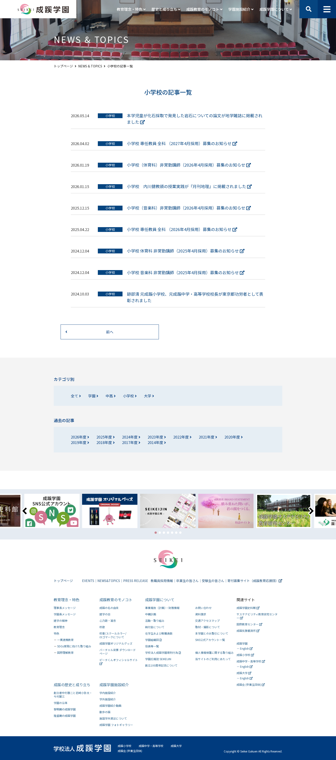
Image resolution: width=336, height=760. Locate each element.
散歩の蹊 (104, 712)
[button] (156, 532)
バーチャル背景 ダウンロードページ (117, 651)
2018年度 (104, 442)
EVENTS (88, 580)
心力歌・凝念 (107, 620)
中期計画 (150, 614)
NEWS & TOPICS (90, 66)
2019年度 (79, 442)
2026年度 (79, 437)
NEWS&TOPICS (108, 580)
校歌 (102, 627)
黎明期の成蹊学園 (65, 709)
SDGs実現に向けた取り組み (74, 646)
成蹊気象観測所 (246, 630)
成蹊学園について (159, 599)
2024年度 (130, 437)
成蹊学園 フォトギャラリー (116, 725)
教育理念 (59, 627)
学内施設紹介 (107, 693)
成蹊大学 (242, 673)
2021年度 (207, 437)
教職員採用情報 (162, 580)
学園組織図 (152, 640)
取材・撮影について (207, 627)
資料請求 (200, 614)
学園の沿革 (60, 703)
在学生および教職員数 (159, 633)
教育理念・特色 (66, 599)
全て (75, 396)
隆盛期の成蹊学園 (65, 715)
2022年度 (181, 437)
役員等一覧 (152, 646)
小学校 (129, 396)
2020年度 (232, 437)
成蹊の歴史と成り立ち (72, 684)
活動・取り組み (154, 620)
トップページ (63, 66)
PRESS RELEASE (135, 580)
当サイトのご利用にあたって (213, 659)
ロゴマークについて (112, 635)
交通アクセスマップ (207, 620)
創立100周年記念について (161, 665)
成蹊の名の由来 (109, 608)
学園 (92, 396)
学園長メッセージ (65, 614)
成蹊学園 (242, 643)
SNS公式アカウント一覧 (210, 640)
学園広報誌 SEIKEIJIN (158, 659)
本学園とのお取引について (211, 633)
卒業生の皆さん (187, 580)
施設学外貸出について (113, 718)
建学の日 (104, 614)
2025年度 (104, 437)
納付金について (154, 627)
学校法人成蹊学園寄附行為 (162, 652)
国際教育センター (248, 624)
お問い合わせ (203, 608)
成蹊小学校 (244, 655)
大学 (148, 396)
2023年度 (156, 437)
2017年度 (130, 442)
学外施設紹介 (107, 699)
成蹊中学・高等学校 (249, 661)
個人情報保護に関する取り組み (214, 652)
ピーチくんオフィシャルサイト (118, 660)
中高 (110, 396)
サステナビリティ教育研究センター (257, 616)
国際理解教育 (65, 652)
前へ (109, 332)
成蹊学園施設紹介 (114, 684)
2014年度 (156, 442)
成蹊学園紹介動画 (110, 705)
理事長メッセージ (65, 608)
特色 (56, 633)
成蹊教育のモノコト (115, 599)
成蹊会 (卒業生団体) (249, 684)
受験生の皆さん (213, 580)
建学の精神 (60, 620)
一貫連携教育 (65, 640)
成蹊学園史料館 (246, 608)
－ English (243, 648)
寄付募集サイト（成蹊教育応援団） (253, 580)
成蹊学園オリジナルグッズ (115, 643)
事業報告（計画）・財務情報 (162, 608)
